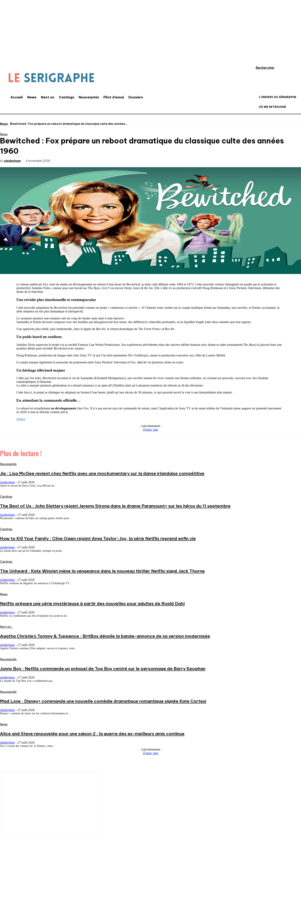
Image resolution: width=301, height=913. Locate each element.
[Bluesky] (66, 886)
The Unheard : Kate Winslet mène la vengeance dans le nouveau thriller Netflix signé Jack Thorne (102, 571)
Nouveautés (8, 464)
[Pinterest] (91, 160)
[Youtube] (54, 886)
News (4, 124)
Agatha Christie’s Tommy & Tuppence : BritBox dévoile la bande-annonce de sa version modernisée (105, 636)
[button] (261, 68)
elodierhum (12, 161)
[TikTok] (30, 886)
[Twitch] (42, 886)
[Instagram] (17, 886)
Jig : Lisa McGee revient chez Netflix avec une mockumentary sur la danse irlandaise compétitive (102, 473)
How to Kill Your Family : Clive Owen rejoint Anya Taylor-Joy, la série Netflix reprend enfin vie (98, 538)
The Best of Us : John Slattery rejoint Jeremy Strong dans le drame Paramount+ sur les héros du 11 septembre (115, 506)
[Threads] (79, 886)
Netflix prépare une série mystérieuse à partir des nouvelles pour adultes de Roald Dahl (92, 603)
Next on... (6, 627)
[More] (121, 160)
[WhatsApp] (106, 160)
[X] (76, 160)
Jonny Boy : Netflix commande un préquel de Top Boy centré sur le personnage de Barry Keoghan (102, 668)
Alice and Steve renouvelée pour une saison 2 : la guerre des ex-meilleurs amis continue (92, 733)
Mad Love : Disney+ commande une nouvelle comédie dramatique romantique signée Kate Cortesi (103, 701)
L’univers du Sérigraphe (30, 871)
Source (20, 419)
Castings (6, 496)
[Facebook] (62, 160)
